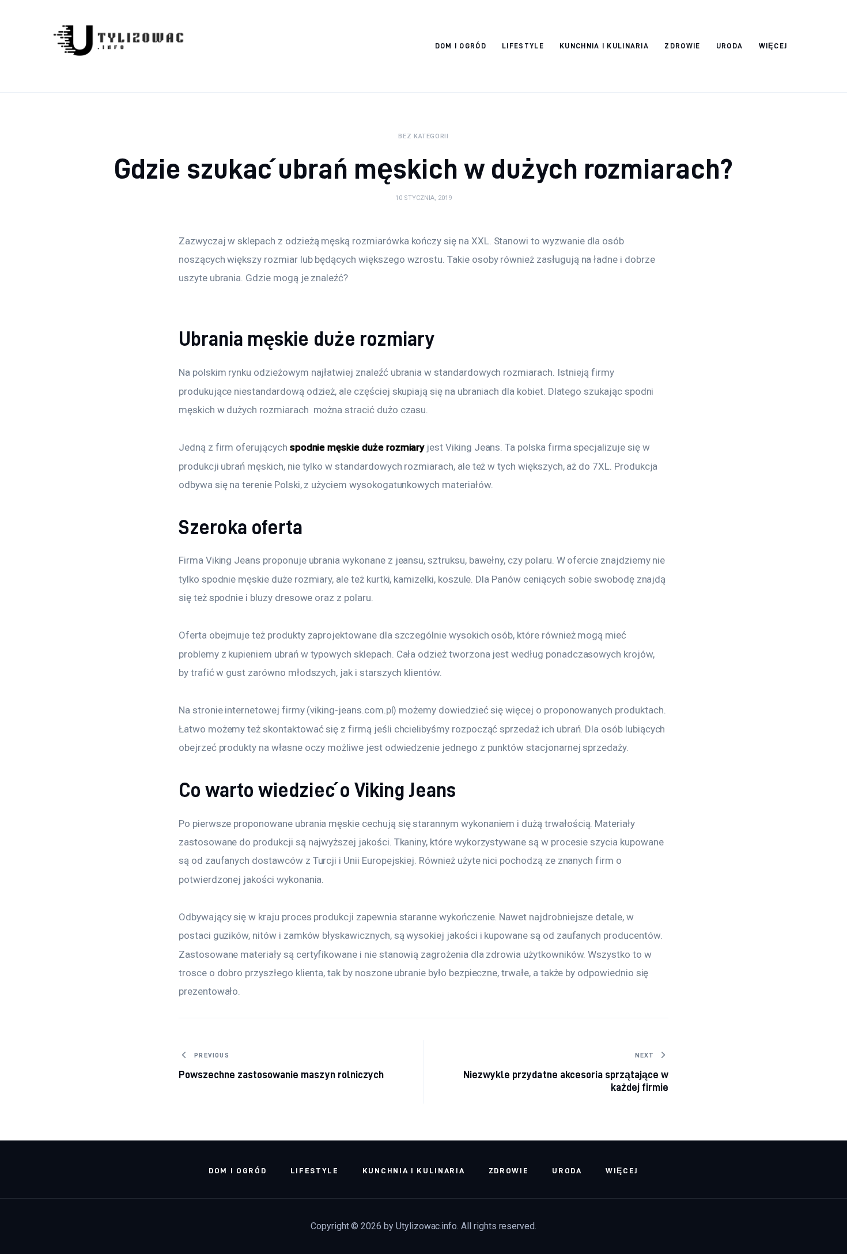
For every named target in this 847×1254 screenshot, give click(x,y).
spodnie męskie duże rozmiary (357, 447)
